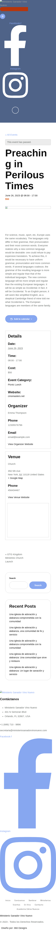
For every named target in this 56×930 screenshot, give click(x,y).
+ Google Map (15, 478)
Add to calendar (22, 319)
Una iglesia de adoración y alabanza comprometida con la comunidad (25, 618)
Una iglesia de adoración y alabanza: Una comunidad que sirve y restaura (28, 657)
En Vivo (27, 905)
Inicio (7, 900)
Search (12, 578)
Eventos (16, 905)
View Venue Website (18, 497)
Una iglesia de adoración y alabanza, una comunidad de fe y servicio (26, 631)
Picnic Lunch (14, 384)
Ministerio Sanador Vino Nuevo (16, 915)
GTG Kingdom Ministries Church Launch (14, 558)
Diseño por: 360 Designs (13, 928)
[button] (3, 122)
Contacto (39, 905)
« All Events (11, 134)
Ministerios (45, 900)
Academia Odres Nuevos (28, 909)
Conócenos (19, 900)
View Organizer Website (20, 444)
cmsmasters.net (16, 396)
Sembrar (32, 900)
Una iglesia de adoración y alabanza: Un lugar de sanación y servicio (26, 671)
